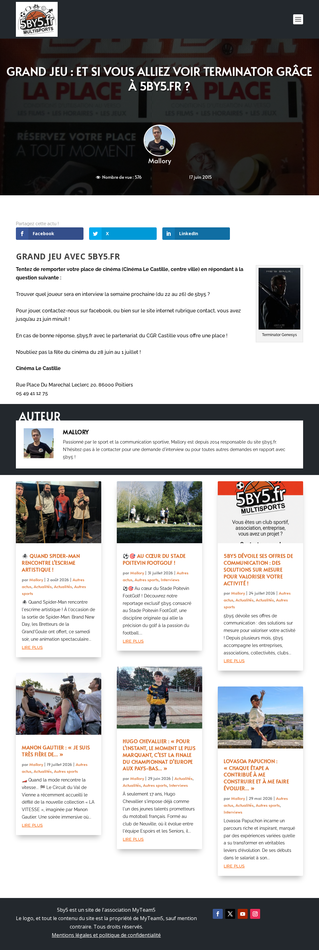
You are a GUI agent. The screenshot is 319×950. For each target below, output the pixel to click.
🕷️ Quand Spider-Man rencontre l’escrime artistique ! (51, 562)
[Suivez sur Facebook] (218, 914)
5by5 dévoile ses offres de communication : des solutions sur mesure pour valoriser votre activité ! (258, 569)
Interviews (170, 579)
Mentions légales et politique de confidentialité (106, 935)
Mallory (159, 160)
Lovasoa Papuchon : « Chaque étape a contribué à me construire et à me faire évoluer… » (256, 774)
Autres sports (66, 771)
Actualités (43, 586)
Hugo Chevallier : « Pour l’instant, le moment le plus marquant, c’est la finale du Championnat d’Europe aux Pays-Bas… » (159, 755)
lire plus (32, 647)
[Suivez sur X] (230, 914)
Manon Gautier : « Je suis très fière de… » (56, 751)
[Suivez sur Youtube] (243, 914)
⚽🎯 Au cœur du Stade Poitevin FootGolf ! (154, 559)
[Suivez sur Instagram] (255, 914)
